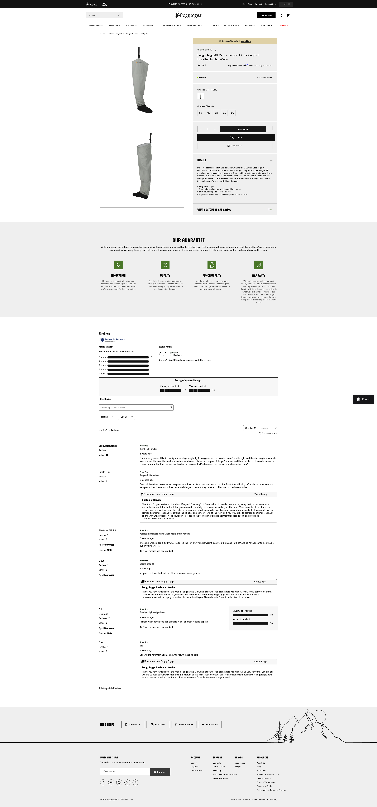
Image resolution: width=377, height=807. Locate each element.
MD (208, 113)
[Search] (119, 15)
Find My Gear (266, 15)
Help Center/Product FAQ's (225, 774)
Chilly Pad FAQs (264, 778)
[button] (286, 4)
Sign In (194, 763)
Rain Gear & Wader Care (268, 774)
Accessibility (272, 799)
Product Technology (266, 782)
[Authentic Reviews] (113, 340)
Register (194, 767)
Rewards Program (221, 778)
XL (224, 113)
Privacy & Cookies (250, 799)
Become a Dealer (264, 786)
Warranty (217, 763)
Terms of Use (235, 799)
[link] (175, 354)
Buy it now (236, 137)
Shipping (217, 770)
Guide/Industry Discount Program (271, 790)
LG (216, 113)
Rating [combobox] (104, 416)
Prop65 (262, 799)
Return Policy (219, 767)
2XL (232, 113)
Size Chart (261, 770)
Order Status (196, 770)
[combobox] (104, 15)
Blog (259, 767)
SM (200, 113)
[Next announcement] (227, 4)
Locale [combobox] (124, 416)
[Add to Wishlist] (270, 128)
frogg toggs (240, 763)
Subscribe (159, 772)
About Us (261, 763)
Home (102, 34)
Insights (238, 767)
